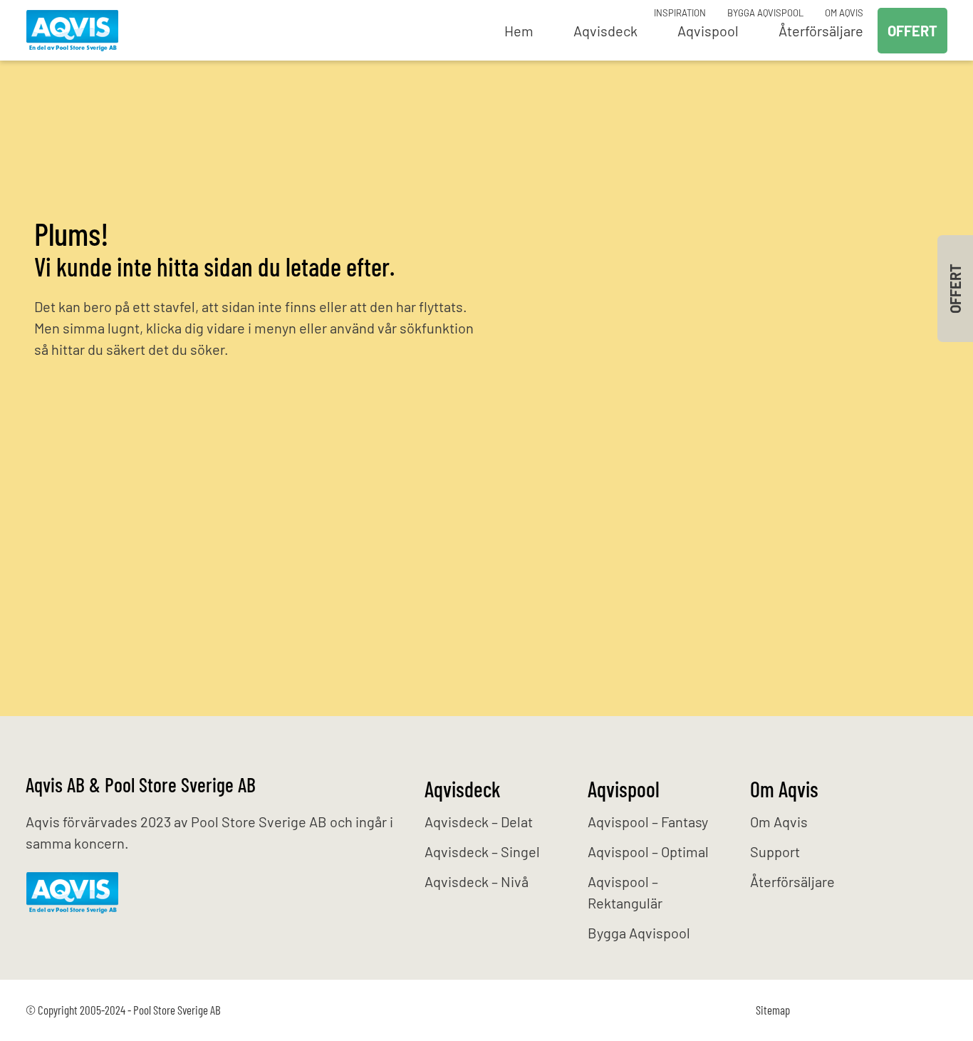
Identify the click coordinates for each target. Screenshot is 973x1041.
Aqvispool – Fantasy (648, 821)
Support (775, 851)
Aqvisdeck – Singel (482, 851)
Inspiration (680, 13)
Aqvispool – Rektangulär (625, 892)
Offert (912, 30)
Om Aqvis (844, 13)
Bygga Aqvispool (765, 13)
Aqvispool (624, 789)
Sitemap (773, 1010)
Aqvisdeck (463, 789)
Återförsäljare (792, 881)
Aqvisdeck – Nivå (477, 881)
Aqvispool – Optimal (648, 851)
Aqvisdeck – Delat (479, 821)
